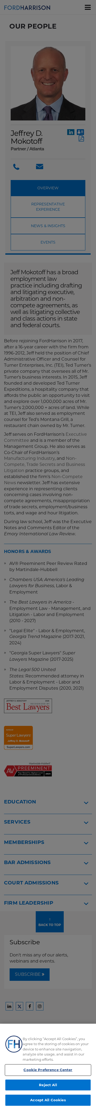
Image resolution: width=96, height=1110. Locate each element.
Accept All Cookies (48, 1100)
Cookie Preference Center (47, 1070)
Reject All (48, 1085)
